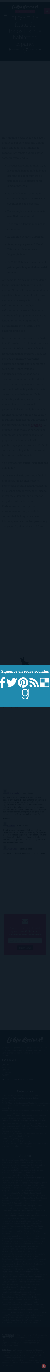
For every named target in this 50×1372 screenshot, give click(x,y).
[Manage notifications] (44, 1366)
